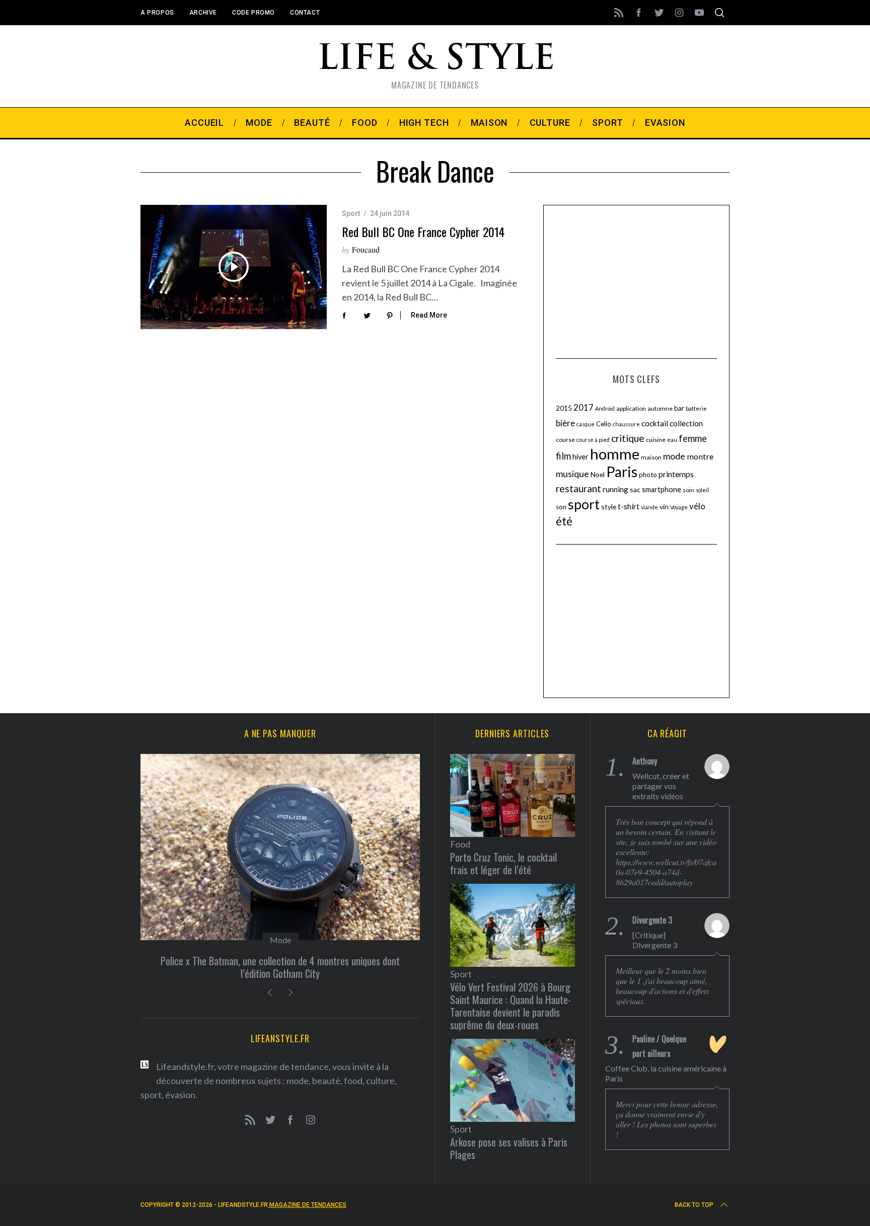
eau (672, 439)
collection (686, 423)
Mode (280, 940)
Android (605, 408)
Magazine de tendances (307, 1204)
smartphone (661, 489)
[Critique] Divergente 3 (654, 940)
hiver (580, 456)
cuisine (656, 439)
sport (584, 504)
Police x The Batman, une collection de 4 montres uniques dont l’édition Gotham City (280, 967)
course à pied (593, 439)
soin (688, 490)
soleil (702, 490)
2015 (564, 408)
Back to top (694, 1204)
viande (649, 507)
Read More (429, 315)
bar (679, 408)
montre (700, 456)
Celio (603, 424)
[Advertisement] (636, 280)
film (563, 456)
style (608, 506)
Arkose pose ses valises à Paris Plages (508, 1148)
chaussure (626, 424)
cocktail (654, 423)
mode (674, 456)
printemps (676, 474)
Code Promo (253, 12)
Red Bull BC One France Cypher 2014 (423, 231)
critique (627, 438)
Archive (203, 12)
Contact (305, 12)
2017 (583, 408)
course (565, 439)
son (561, 507)
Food (460, 844)
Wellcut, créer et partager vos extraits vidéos (660, 786)
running (615, 489)
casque (585, 424)
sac (635, 489)
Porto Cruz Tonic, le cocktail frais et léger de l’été (503, 863)
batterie (696, 408)
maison (651, 457)
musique (572, 473)
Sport (351, 213)
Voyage (679, 507)
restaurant (578, 488)
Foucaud (366, 249)
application (631, 408)
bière (565, 423)
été (564, 521)
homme (614, 454)
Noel (598, 474)
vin (664, 506)
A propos (157, 12)
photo (648, 475)
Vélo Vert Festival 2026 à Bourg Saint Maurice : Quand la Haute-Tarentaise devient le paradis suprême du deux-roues (510, 1005)
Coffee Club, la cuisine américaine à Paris (666, 1073)
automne (660, 408)
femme (693, 438)
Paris (621, 471)
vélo (697, 506)
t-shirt (628, 506)
